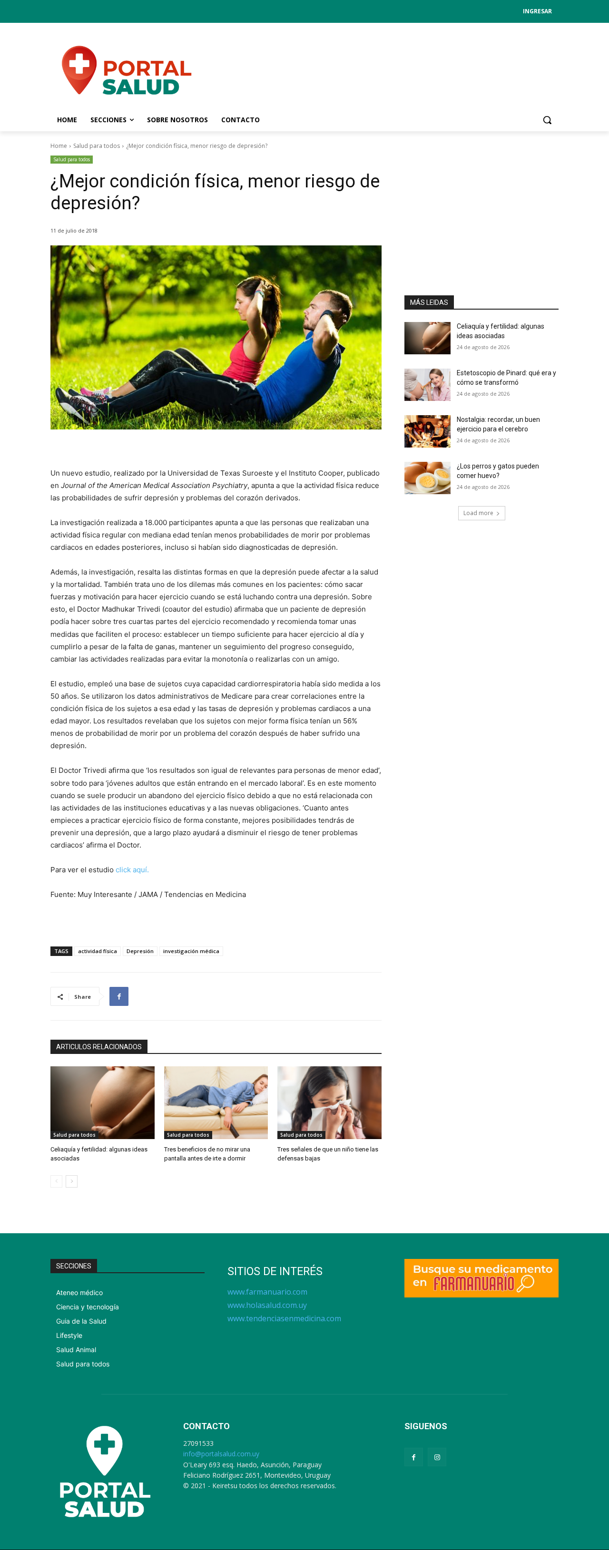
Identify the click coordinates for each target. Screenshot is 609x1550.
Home (58, 146)
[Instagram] (437, 1457)
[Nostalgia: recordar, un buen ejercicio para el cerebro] (427, 431)
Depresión (140, 951)
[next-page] (72, 1181)
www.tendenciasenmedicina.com (284, 1318)
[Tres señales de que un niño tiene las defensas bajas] (329, 1102)
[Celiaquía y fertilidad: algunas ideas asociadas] (102, 1102)
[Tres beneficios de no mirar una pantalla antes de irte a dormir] (216, 1102)
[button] (547, 119)
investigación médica (191, 951)
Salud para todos (96, 146)
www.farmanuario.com (267, 1292)
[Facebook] (118, 996)
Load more (478, 513)
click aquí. (132, 869)
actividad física (97, 951)
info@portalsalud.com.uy (221, 1453)
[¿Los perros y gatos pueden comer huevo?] (427, 478)
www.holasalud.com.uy (267, 1305)
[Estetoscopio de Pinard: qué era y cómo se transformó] (427, 385)
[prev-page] (56, 1181)
